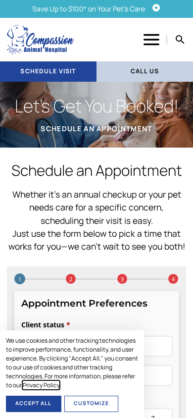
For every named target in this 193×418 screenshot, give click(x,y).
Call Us (145, 71)
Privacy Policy (41, 385)
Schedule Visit (48, 71)
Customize (91, 403)
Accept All (33, 403)
